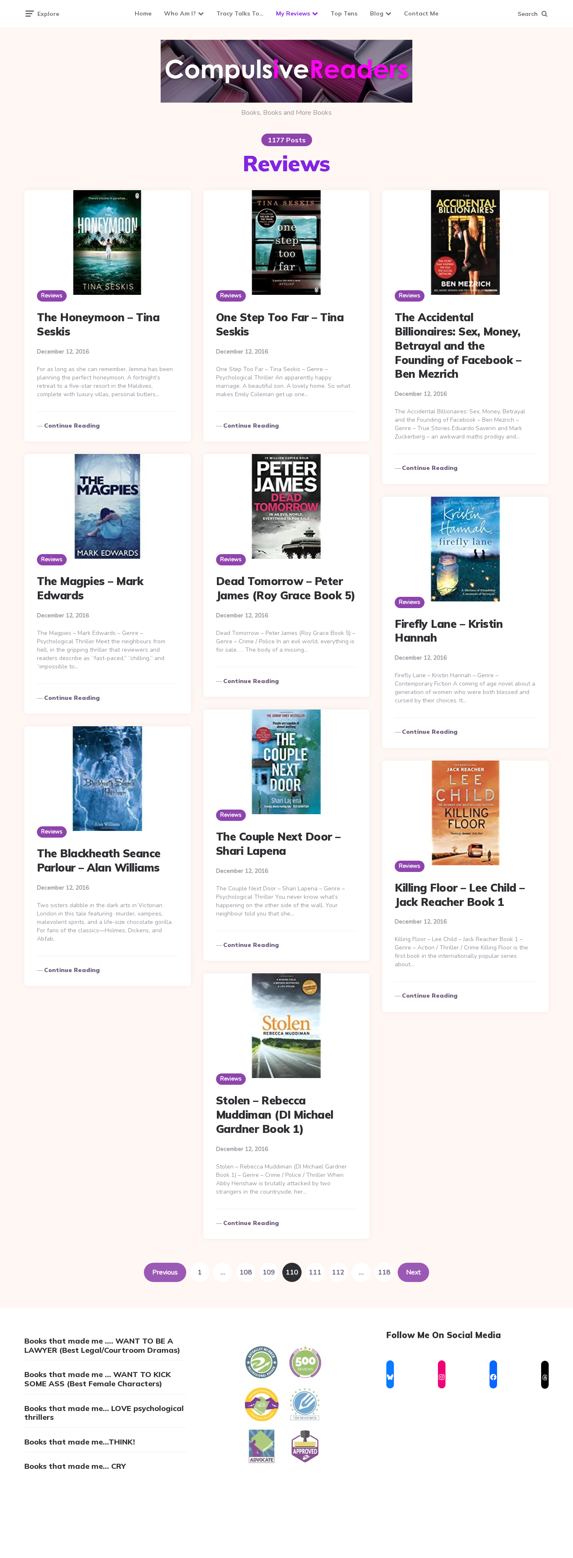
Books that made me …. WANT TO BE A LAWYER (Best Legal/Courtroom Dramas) (102, 1345)
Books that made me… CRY (75, 1466)
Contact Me (421, 13)
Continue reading (72, 425)
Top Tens (344, 13)
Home (143, 13)
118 (384, 1272)
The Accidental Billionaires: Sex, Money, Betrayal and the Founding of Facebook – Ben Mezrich (458, 345)
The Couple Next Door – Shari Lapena (278, 844)
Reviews (52, 295)
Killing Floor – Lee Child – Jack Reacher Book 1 (460, 895)
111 (315, 1272)
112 (338, 1272)
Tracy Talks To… (239, 13)
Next (413, 1272)
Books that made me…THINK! (79, 1442)
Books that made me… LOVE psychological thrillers (104, 1412)
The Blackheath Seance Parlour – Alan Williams (99, 860)
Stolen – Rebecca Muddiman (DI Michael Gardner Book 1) (274, 1115)
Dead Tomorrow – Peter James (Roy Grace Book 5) (285, 588)
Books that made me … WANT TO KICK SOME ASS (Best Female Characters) (97, 1379)
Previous (165, 1272)
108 (246, 1272)
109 (269, 1272)
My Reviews (293, 13)
